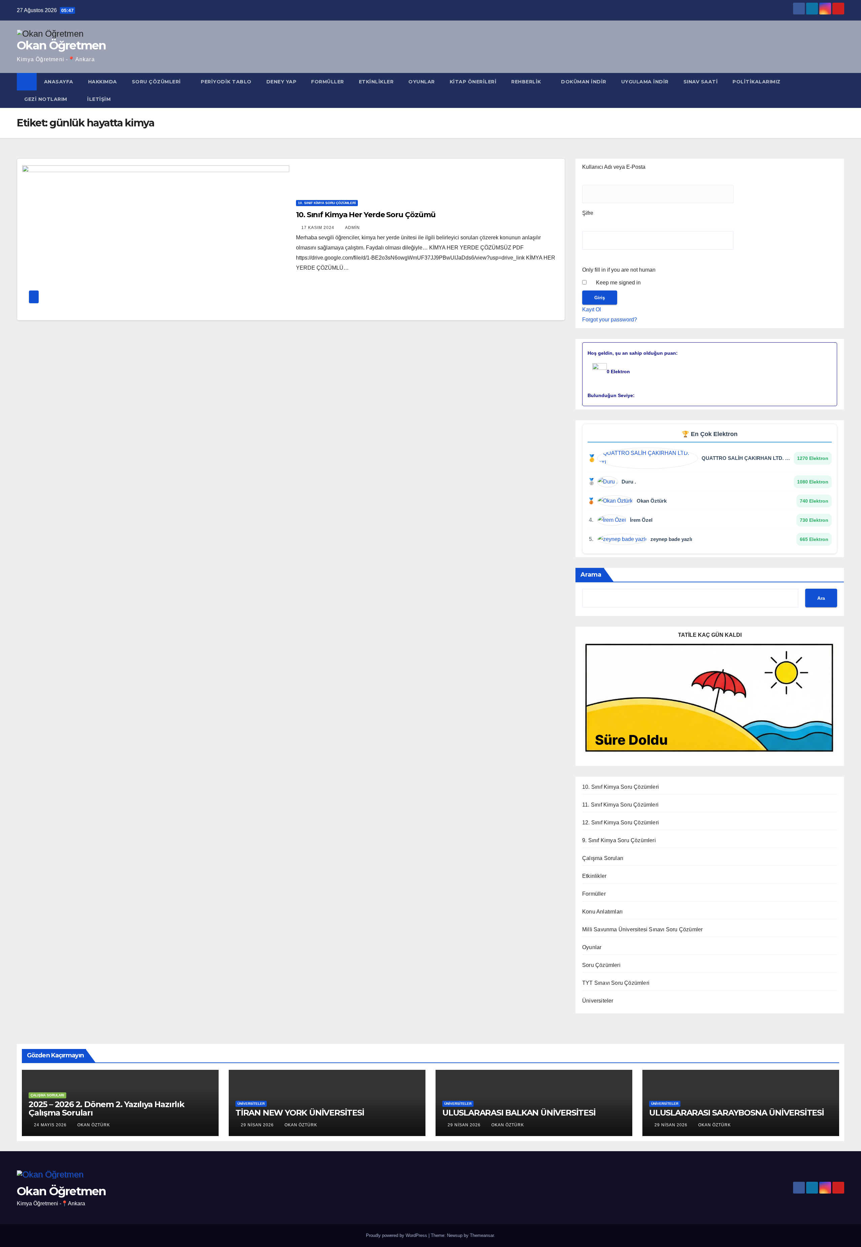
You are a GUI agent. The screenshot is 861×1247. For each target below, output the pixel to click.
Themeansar (482, 1235)
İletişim (99, 99)
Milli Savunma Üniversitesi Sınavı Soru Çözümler (642, 929)
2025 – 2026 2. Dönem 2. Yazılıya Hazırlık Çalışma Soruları (106, 1108)
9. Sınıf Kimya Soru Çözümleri (619, 840)
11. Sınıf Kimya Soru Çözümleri (620, 805)
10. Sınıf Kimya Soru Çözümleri (327, 203)
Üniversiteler (597, 1001)
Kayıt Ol (591, 309)
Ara (821, 598)
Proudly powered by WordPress (397, 1235)
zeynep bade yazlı (671, 539)
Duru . (629, 481)
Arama (591, 574)
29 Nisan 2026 (258, 1125)
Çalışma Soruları (602, 858)
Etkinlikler (376, 82)
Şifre (587, 213)
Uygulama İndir (645, 82)
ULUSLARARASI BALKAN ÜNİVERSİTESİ (519, 1113)
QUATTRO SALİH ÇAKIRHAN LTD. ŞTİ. (747, 458)
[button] (839, 90)
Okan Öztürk (652, 501)
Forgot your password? (609, 319)
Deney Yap (281, 82)
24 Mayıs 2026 (51, 1125)
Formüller (327, 82)
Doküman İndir (583, 82)
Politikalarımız (757, 82)
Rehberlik (526, 82)
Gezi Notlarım (46, 99)
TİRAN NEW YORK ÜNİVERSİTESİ (299, 1113)
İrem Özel (641, 520)
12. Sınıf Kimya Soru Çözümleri (620, 822)
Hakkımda (102, 82)
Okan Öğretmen (61, 45)
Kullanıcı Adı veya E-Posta (613, 167)
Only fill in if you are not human (619, 270)
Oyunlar (421, 82)
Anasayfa (58, 82)
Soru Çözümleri (157, 82)
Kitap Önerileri (473, 82)
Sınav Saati (700, 82)
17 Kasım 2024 (318, 227)
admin (352, 227)
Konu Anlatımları (602, 911)
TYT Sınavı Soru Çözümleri (615, 983)
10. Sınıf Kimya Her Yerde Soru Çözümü (366, 214)
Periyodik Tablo (226, 82)
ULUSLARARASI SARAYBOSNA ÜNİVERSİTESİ (736, 1113)
